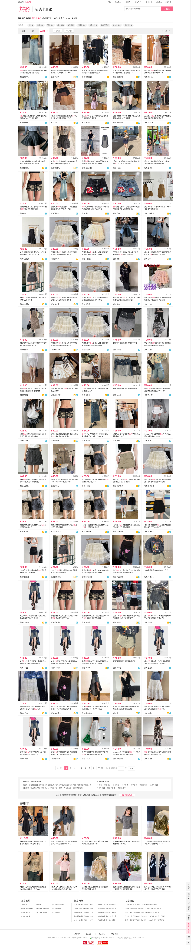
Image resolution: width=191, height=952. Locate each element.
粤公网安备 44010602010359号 (103, 938)
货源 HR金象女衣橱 (149, 304)
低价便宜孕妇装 (41, 912)
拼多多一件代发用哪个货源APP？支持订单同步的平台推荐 (145, 916)
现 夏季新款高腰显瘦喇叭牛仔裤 (124, 661)
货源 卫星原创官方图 (149, 668)
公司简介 (77, 934)
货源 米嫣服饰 (118, 77)
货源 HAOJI (86, 668)
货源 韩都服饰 (87, 77)
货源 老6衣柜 (55, 168)
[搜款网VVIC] (24, 9)
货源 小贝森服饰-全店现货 (87, 759)
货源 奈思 (23, 213)
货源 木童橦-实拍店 (24, 486)
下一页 (100, 768)
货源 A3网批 (24, 759)
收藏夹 (128, 2)
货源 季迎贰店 (56, 622)
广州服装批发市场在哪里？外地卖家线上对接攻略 (108, 920)
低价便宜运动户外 (42, 909)
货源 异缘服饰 (149, 213)
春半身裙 (40, 25)
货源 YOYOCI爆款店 (149, 441)
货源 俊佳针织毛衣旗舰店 (56, 304)
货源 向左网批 (87, 531)
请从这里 (24, 2)
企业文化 (89, 934)
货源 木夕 (54, 122)
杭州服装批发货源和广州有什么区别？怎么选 (84, 916)
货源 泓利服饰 (118, 759)
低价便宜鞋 (56, 912)
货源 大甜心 (24, 350)
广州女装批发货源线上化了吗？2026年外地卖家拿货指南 (84, 920)
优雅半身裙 (93, 25)
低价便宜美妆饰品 (58, 905)
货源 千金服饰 (87, 259)
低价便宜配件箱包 (27, 909)
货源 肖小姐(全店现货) (87, 122)
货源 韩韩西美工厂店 (149, 713)
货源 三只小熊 (24, 622)
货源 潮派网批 (87, 168)
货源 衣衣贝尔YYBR (24, 713)
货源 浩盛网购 (24, 259)
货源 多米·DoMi (149, 122)
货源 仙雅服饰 (56, 531)
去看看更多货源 (126, 795)
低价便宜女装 (25, 916)
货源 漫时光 (148, 77)
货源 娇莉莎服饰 (118, 622)
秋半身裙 (60, 25)
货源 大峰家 (55, 259)
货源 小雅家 (86, 486)
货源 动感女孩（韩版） (56, 486)
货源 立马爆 (148, 168)
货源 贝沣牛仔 (118, 486)
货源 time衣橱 (55, 350)
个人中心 (118, 2)
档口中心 (138, 2)
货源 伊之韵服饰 (56, 77)
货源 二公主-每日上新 (24, 668)
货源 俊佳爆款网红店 (87, 304)
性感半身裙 (128, 25)
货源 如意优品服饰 (24, 168)
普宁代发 (39, 905)
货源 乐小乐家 (118, 122)
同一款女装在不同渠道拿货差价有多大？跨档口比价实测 (108, 905)
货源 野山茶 (148, 395)
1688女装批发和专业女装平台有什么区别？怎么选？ (84, 909)
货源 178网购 (55, 668)
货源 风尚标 (117, 168)
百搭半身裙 (81, 25)
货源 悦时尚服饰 (149, 622)
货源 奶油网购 (87, 577)
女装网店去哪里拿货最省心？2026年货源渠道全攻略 (143, 909)
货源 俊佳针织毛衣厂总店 (87, 350)
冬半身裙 (71, 25)
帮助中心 (159, 2)
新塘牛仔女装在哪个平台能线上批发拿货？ (108, 912)
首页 (109, 2)
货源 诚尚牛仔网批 (24, 77)
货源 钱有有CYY (149, 759)
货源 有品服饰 (118, 577)
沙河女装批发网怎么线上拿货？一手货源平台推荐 (108, 916)
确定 (131, 768)
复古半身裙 (117, 25)
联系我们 (114, 934)
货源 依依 (116, 259)
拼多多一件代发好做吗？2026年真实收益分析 (141, 905)
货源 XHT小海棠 (118, 350)
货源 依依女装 (149, 486)
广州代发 (24, 905)
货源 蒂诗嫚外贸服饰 (24, 531)
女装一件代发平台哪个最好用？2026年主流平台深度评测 (144, 920)
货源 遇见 (85, 213)
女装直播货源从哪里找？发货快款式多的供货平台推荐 (108, 909)
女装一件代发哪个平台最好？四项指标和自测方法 (142, 912)
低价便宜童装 (56, 909)
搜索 (166, 9)
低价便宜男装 (25, 912)
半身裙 (31, 25)
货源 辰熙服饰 (24, 304)
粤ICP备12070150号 (79, 938)
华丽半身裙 (105, 25)
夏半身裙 (50, 25)
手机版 (149, 2)
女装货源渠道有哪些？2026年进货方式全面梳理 (84, 905)
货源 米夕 (116, 713)
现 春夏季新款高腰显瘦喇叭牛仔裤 (125, 343)
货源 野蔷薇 (24, 395)
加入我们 (102, 934)
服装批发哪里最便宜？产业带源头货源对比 (84, 912)
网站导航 (168, 2)
